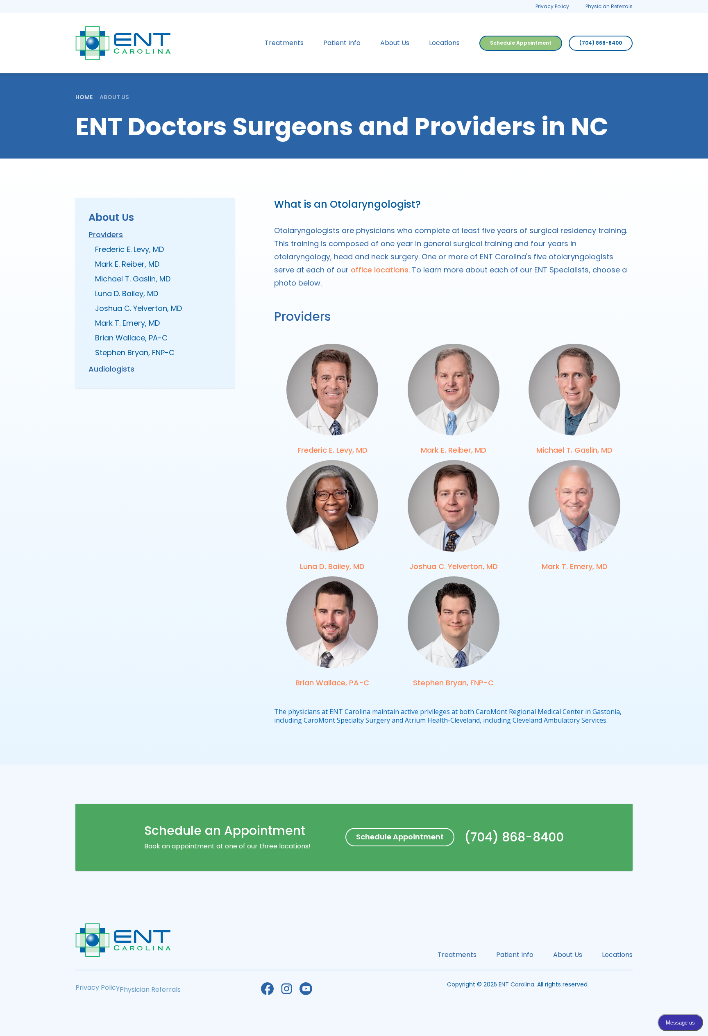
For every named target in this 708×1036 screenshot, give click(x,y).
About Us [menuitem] (394, 43)
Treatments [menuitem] (284, 43)
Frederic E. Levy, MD (129, 249)
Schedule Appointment (520, 42)
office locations (379, 270)
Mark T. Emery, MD (127, 323)
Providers (105, 234)
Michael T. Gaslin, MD (132, 279)
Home (84, 97)
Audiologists (111, 369)
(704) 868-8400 (600, 42)
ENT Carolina (516, 984)
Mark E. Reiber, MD (127, 264)
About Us (114, 97)
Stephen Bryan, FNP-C (135, 352)
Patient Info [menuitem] (342, 43)
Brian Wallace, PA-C (131, 338)
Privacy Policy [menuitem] (552, 6)
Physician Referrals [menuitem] (609, 6)
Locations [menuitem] (444, 43)
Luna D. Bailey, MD (126, 293)
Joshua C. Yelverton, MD (138, 308)
